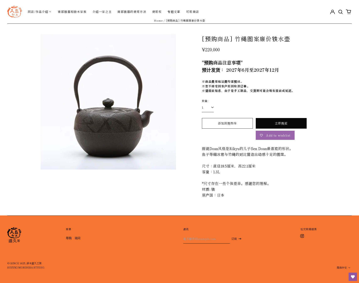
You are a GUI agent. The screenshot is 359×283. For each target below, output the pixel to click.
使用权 (157, 12)
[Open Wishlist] (353, 277)
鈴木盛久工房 (34, 263)
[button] (340, 11)
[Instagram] (302, 236)
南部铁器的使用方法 (131, 12)
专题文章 (173, 12)
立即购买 (281, 123)
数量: (205, 101)
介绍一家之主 (102, 12)
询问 (77, 238)
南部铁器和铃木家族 (72, 12)
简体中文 (342, 267)
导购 (69, 238)
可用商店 (192, 12)
